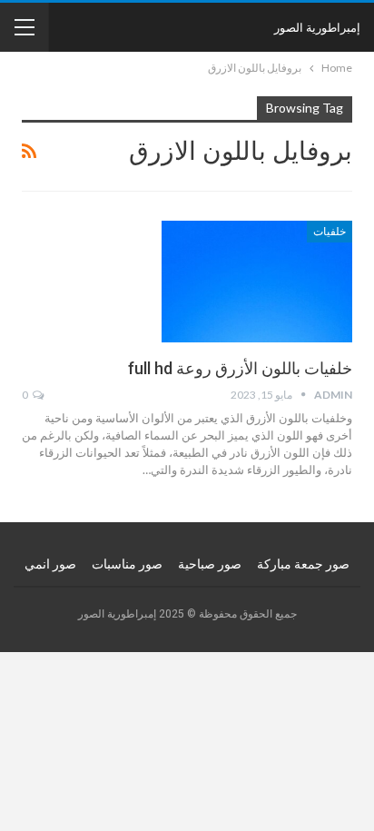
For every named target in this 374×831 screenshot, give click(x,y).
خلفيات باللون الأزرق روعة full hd (240, 368)
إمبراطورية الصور (317, 27)
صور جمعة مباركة (303, 564)
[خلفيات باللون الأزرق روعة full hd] (257, 281)
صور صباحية (209, 564)
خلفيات (329, 231)
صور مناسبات (127, 564)
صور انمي (50, 564)
